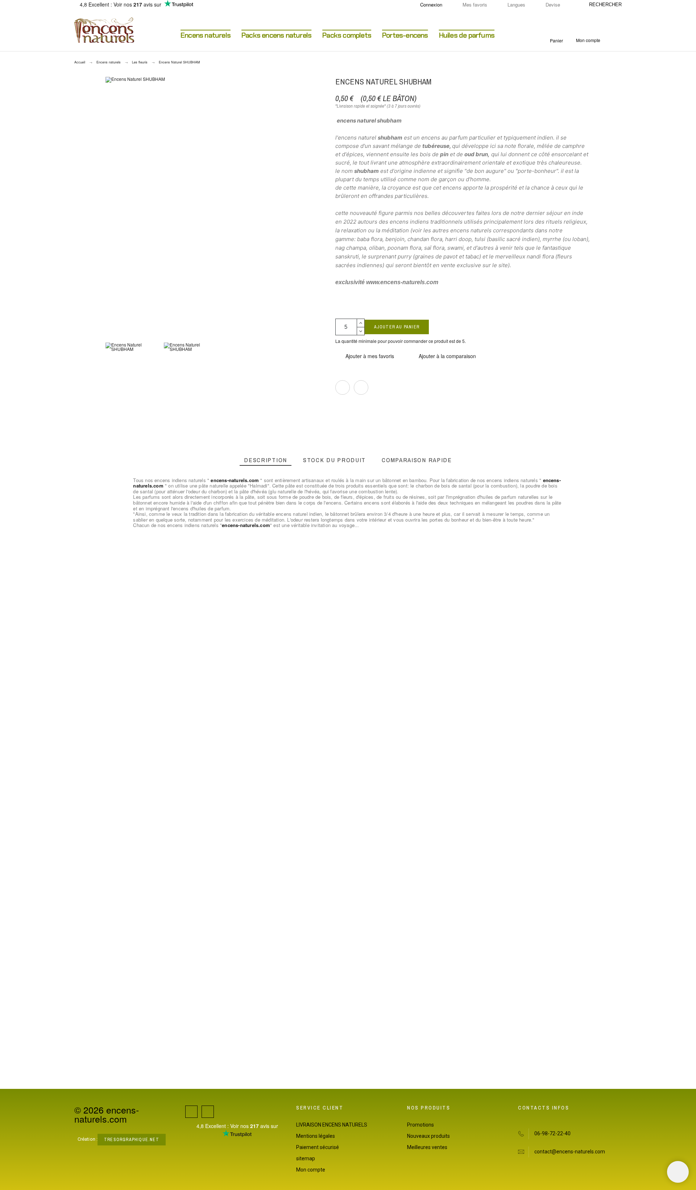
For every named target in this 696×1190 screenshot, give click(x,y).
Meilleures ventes (427, 1147)
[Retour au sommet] (678, 1172)
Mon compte (310, 1170)
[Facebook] (191, 1112)
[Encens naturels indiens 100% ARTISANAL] (104, 30)
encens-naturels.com (235, 480)
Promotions (420, 1125)
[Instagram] (208, 1112)
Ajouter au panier (396, 327)
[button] (364, 356)
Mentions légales (315, 1136)
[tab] (265, 460)
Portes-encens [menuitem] (405, 35)
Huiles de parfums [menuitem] (466, 35)
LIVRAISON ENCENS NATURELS (331, 1125)
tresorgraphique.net (131, 1140)
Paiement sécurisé (317, 1147)
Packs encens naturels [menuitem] (276, 35)
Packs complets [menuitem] (346, 35)
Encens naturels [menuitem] (206, 35)
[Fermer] (461, 539)
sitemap (305, 1158)
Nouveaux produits (428, 1136)
